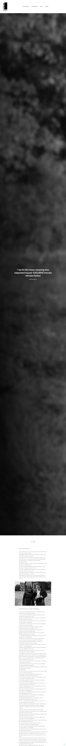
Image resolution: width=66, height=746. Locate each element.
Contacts (46, 6)
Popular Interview (35, 6)
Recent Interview (26, 6)
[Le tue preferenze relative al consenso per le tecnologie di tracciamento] (64, 744)
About (41, 6)
